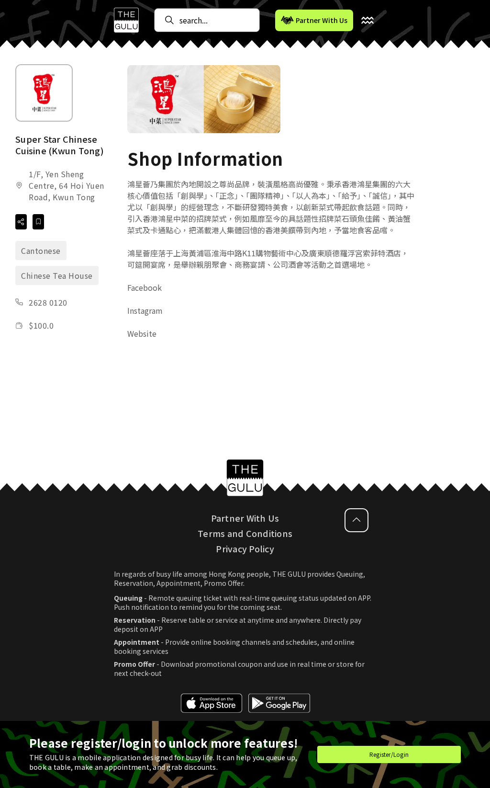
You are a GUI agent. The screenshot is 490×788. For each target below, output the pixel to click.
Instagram (145, 310)
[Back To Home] (126, 20)
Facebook (144, 287)
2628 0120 (48, 302)
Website (141, 333)
